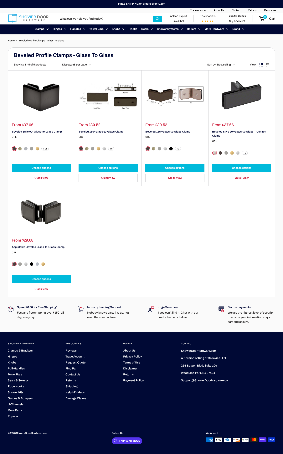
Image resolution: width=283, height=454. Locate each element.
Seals (145, 29)
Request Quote (75, 362)
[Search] (157, 19)
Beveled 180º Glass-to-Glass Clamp (101, 131)
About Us (219, 10)
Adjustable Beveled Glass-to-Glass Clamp (38, 247)
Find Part (71, 368)
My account (237, 21)
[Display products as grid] (261, 64)
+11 (45, 148)
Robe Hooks (16, 386)
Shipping (71, 386)
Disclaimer (130, 368)
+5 (111, 148)
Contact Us (72, 374)
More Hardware (214, 29)
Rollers (191, 29)
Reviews (71, 350)
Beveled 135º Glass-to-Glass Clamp (167, 131)
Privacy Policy (132, 356)
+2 (178, 148)
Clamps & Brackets (20, 350)
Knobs (116, 29)
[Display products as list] (267, 64)
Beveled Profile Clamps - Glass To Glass (41, 40)
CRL (14, 137)
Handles (75, 29)
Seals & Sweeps (18, 380)
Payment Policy (133, 380)
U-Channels (15, 404)
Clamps (39, 29)
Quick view (41, 177)
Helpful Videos (75, 392)
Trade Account (198, 10)
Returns (252, 10)
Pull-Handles (16, 368)
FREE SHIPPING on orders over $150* (141, 3)
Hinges (57, 29)
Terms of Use (131, 362)
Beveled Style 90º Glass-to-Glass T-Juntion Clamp (239, 133)
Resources (270, 10)
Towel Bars (96, 29)
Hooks (133, 29)
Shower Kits (15, 392)
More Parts (15, 410)
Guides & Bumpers (20, 398)
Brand (236, 29)
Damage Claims (75, 398)
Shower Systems (168, 29)
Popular (13, 416)
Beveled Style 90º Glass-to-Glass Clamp (37, 131)
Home (11, 40)
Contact (236, 10)
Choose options (41, 167)
